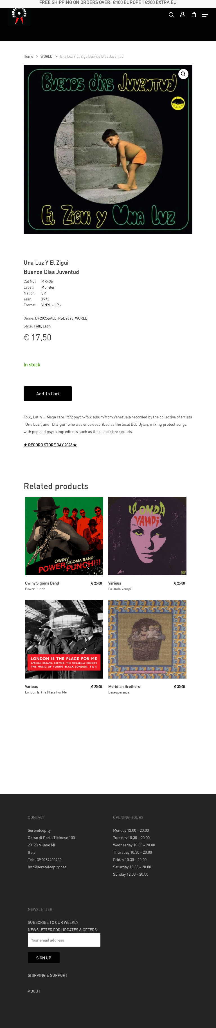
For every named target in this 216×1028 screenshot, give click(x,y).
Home (28, 56)
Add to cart (47, 393)
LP (57, 304)
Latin (47, 326)
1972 (45, 298)
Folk (37, 326)
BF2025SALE (46, 318)
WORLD (46, 56)
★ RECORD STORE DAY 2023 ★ (50, 444)
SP (43, 293)
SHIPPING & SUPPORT (48, 975)
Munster (48, 287)
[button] (183, 74)
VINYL (46, 304)
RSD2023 (65, 318)
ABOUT (34, 990)
